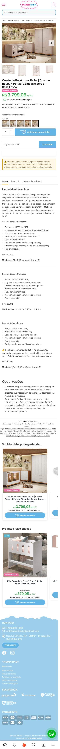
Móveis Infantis (13, 20)
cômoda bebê (30, 429)
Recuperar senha (9, 674)
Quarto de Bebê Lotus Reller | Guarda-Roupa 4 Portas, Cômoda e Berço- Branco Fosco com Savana (25, 499)
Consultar (47, 144)
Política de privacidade (11, 677)
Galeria (5, 181)
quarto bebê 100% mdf (21, 433)
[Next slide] (51, 43)
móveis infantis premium (36, 431)
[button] (53, 5)
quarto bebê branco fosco (40, 433)
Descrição (15, 181)
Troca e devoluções (10, 683)
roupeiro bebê (44, 436)
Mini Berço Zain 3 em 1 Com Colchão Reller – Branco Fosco (25, 582)
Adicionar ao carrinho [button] (27, 515)
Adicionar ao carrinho (38, 132)
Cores (5, 118)
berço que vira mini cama (14, 429)
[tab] (5, 181)
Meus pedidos (7, 670)
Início (4, 20)
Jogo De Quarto (26, 20)
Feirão (14, 424)
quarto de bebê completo (28, 436)
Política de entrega (9, 680)
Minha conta (7, 667)
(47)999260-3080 (14, 628)
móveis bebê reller (20, 431)
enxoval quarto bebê (43, 429)
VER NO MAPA (10, 645)
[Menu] (6, 5)
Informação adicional (32, 181)
